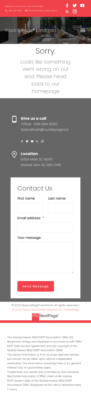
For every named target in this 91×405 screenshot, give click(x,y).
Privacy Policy (21, 309)
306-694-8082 (15, 10)
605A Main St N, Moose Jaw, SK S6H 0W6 (24, 6)
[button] (24, 6)
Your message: (29, 237)
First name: (26, 198)
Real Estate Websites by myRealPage (55, 309)
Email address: (29, 218)
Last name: (57, 198)
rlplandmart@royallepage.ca (43, 10)
